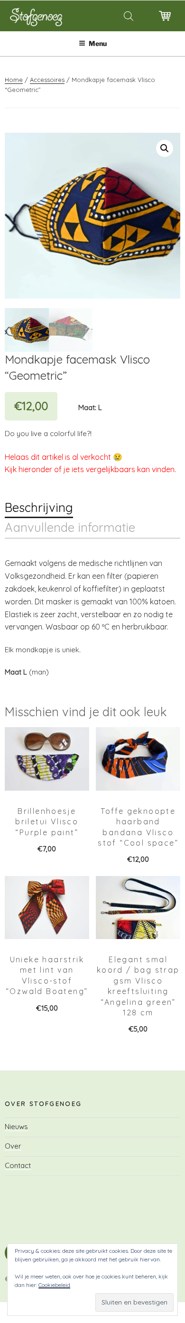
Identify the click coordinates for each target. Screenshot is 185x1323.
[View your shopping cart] (165, 23)
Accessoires (47, 79)
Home (14, 79)
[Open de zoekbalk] (128, 16)
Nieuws (16, 1126)
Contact (18, 1165)
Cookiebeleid (54, 1284)
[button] (164, 148)
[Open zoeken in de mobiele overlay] (122, 16)
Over (13, 1145)
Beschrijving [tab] (39, 507)
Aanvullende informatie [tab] (70, 527)
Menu (98, 43)
